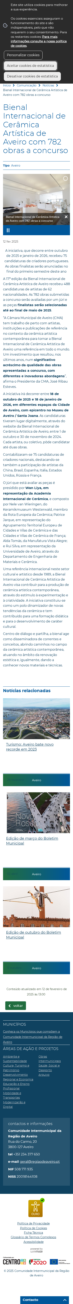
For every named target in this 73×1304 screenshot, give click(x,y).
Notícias (48, 85)
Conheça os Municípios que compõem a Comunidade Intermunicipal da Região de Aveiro (32, 1037)
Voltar (18, 1005)
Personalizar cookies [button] (23, 55)
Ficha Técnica (33, 1233)
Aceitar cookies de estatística (30, 66)
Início (7, 85)
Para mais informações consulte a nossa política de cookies (39, 41)
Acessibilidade (34, 1242)
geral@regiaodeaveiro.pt (40, 1162)
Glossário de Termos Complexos (33, 1237)
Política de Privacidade (33, 1223)
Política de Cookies (33, 1228)
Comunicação (26, 85)
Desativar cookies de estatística (32, 76)
